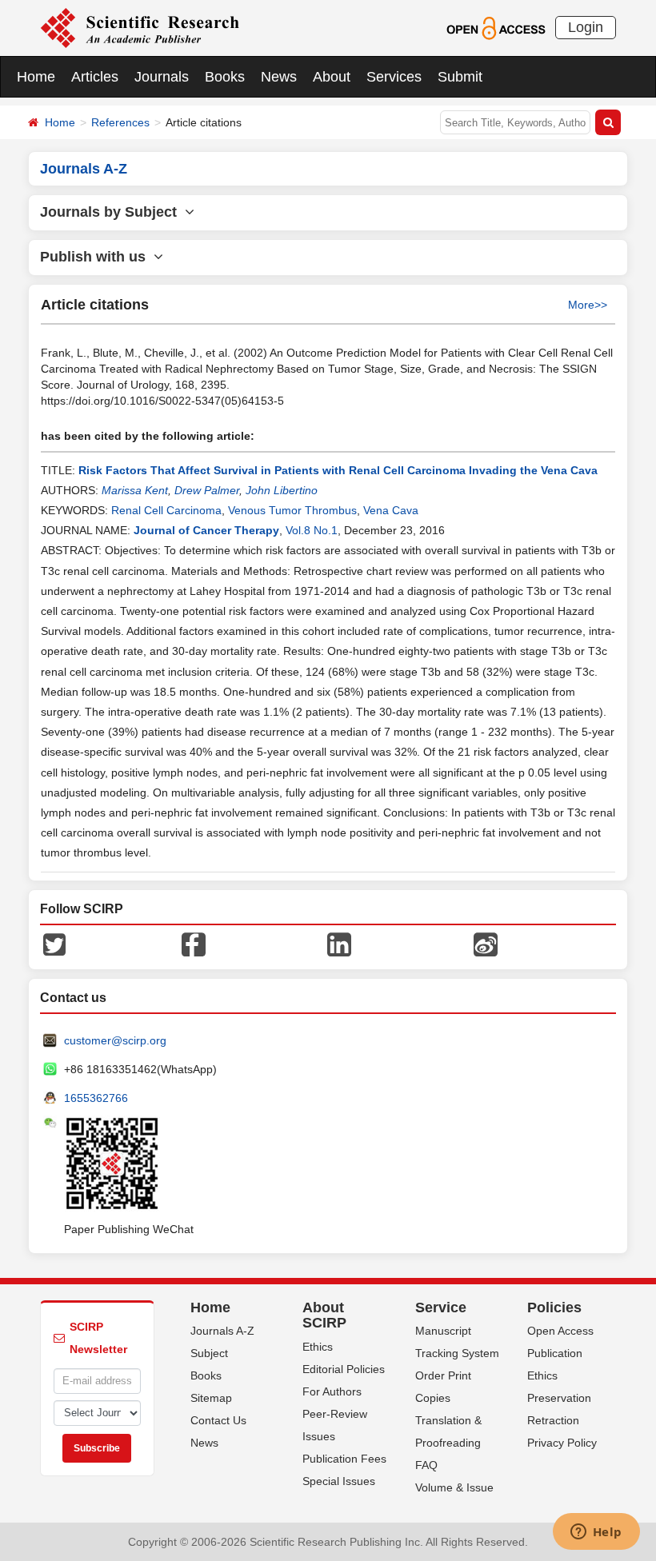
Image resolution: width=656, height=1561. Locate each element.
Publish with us (97, 257)
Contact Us (218, 1420)
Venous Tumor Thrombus (292, 510)
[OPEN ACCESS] (496, 27)
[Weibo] (486, 942)
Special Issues (338, 1481)
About (331, 77)
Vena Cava (390, 510)
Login (585, 27)
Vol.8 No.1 (312, 530)
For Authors (332, 1391)
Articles (94, 77)
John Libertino (282, 490)
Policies (554, 1307)
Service (440, 1307)
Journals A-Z (222, 1330)
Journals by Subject (112, 212)
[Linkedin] (339, 942)
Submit (460, 77)
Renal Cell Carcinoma (166, 510)
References (120, 122)
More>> (587, 304)
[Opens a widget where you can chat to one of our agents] (596, 1533)
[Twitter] (54, 942)
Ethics (317, 1346)
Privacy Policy (562, 1442)
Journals (161, 77)
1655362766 (96, 1098)
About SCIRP (324, 1315)
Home (36, 77)
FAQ (426, 1465)
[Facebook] (194, 942)
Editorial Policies (343, 1369)
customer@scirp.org (115, 1040)
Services (394, 77)
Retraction (553, 1420)
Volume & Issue (454, 1487)
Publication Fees (344, 1458)
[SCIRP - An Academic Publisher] (139, 27)
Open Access (560, 1330)
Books (225, 77)
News (279, 77)
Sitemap (211, 1397)
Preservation (559, 1397)
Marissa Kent (135, 490)
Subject (209, 1353)
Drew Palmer (206, 490)
